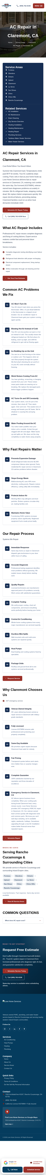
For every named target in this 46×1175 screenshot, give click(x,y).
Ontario (30, 876)
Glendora (18, 876)
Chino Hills (30, 884)
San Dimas (8, 884)
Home (10, 42)
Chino (19, 884)
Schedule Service (33, 1170)
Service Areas (20, 42)
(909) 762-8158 (10, 1100)
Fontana (7, 876)
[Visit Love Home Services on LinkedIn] (15, 1029)
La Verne (30, 880)
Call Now (14, 1170)
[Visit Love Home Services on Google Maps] (24, 1029)
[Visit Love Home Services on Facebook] (19, 1029)
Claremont (32, 42)
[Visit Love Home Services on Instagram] (5, 1029)
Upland (6, 880)
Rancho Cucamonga (12, 888)
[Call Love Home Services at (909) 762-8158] (23, 5)
